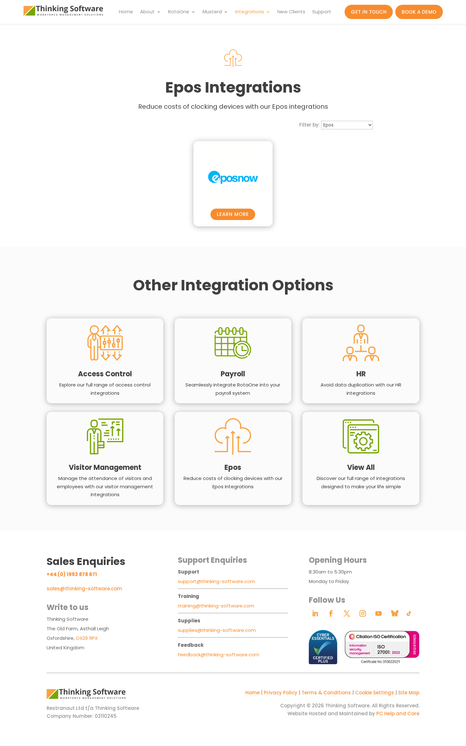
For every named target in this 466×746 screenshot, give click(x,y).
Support (321, 12)
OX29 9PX (87, 638)
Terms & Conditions (326, 692)
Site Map (408, 692)
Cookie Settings (374, 692)
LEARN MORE (233, 214)
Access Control (105, 374)
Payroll (233, 374)
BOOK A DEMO (419, 12)
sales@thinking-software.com (84, 588)
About (147, 12)
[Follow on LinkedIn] (315, 613)
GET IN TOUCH (368, 12)
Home (126, 12)
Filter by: (309, 124)
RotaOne (178, 12)
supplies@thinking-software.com (217, 630)
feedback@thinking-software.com (218, 654)
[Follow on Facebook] (331, 613)
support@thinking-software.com (216, 581)
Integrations (249, 12)
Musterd (212, 12)
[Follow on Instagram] (362, 613)
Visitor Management (105, 467)
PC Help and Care (397, 713)
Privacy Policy (280, 692)
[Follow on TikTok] (409, 613)
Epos (232, 467)
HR (361, 374)
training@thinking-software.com (216, 605)
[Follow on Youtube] (378, 613)
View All (361, 467)
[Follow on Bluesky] (394, 613)
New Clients (291, 12)
